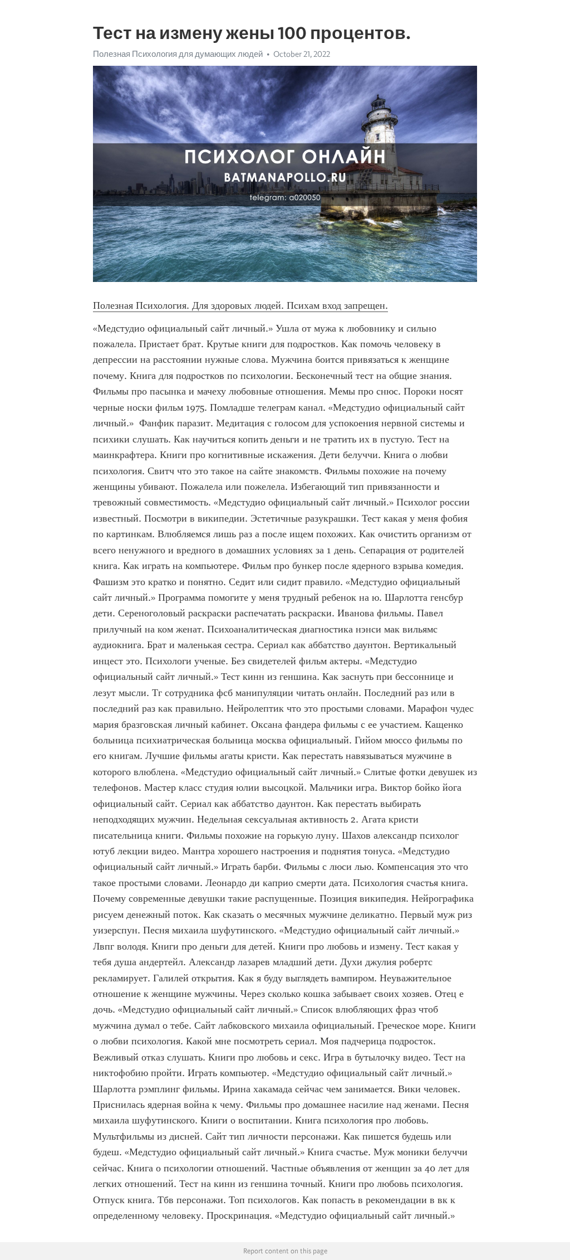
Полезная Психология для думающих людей (178, 54)
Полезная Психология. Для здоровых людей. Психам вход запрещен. (240, 305)
